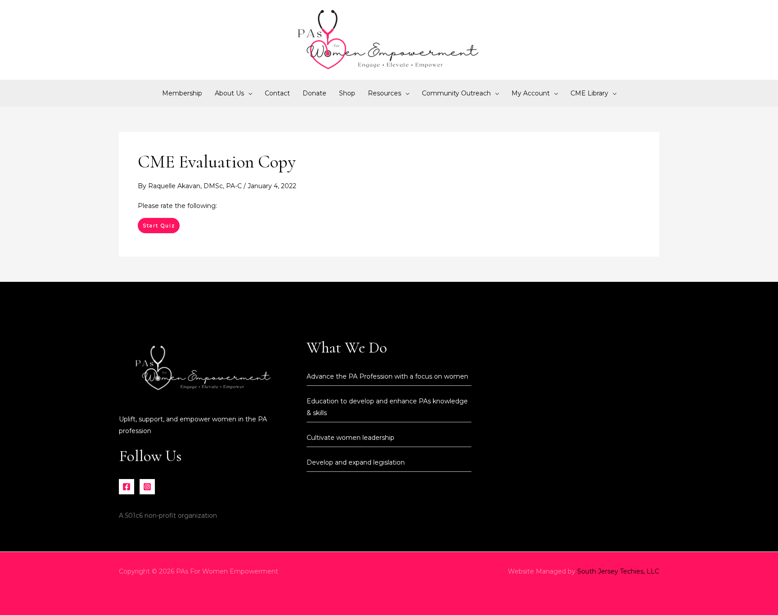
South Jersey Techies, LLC (618, 571)
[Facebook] (126, 486)
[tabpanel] (389, 206)
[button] (248, 93)
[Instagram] (147, 486)
